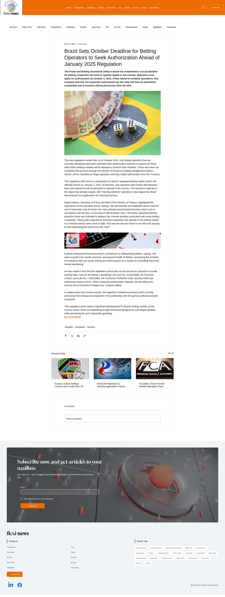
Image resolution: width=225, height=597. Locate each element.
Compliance (56, 27)
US (148, 563)
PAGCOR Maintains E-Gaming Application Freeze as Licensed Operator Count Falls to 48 (112, 385)
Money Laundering (174, 548)
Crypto (201, 553)
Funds (145, 27)
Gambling (70, 27)
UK (139, 563)
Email (23, 487)
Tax (107, 27)
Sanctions (96, 27)
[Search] (203, 7)
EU (151, 553)
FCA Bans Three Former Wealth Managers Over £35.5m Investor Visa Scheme (154, 385)
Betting (181, 558)
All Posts (13, 27)
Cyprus (141, 553)
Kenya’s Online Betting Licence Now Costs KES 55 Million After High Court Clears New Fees (69, 385)
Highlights (157, 27)
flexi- (18, 533)
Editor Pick (27, 27)
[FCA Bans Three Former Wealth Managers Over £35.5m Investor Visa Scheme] (155, 368)
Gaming (193, 558)
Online (212, 553)
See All (171, 353)
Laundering (156, 548)
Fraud (189, 553)
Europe (73, 562)
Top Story (41, 27)
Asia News (171, 27)
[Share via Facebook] (65, 336)
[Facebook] (20, 585)
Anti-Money (167, 558)
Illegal (154, 558)
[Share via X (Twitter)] (72, 336)
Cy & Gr (117, 27)
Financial (201, 548)
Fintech (83, 27)
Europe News (131, 27)
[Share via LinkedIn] (78, 336)
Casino (206, 558)
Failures (178, 553)
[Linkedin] (11, 585)
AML (189, 548)
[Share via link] (84, 336)
